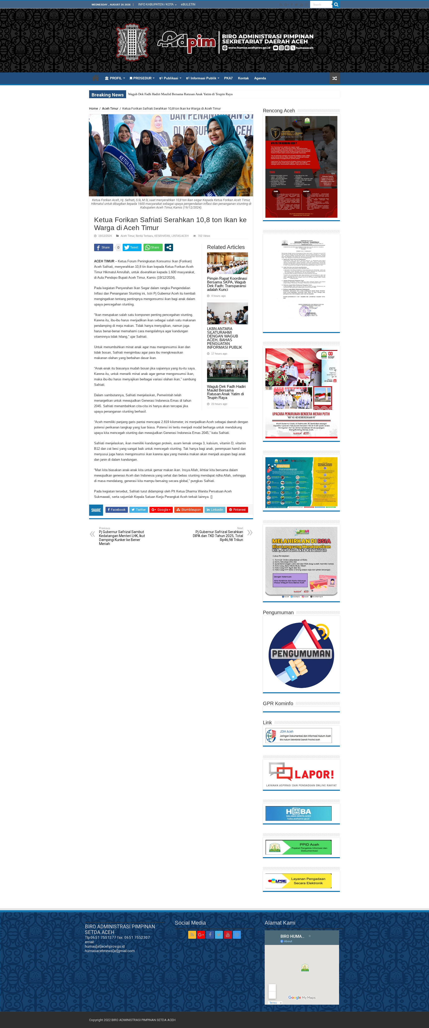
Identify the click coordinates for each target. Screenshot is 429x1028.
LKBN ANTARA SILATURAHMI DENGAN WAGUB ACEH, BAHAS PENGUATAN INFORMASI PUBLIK (224, 338)
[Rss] (281, 5)
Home (95, 77)
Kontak (243, 78)
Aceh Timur (110, 108)
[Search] (336, 4)
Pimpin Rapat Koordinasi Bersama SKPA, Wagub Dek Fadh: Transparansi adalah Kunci (227, 284)
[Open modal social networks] (169, 247)
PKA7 (228, 78)
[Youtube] (301, 5)
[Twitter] (296, 5)
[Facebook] (291, 5)
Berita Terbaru (144, 235)
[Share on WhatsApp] (153, 247)
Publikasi (171, 78)
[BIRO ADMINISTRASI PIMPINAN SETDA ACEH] (214, 41)
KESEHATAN (162, 235)
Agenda (260, 78)
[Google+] (286, 5)
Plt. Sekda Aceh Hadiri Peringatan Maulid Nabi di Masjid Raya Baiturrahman (180, 94)
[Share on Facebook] (103, 247)
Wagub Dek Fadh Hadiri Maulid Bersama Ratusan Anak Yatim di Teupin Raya (226, 392)
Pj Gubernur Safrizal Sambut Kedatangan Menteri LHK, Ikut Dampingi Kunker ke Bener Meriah (122, 536)
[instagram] (306, 5)
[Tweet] (132, 247)
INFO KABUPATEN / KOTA (156, 4)
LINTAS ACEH (180, 235)
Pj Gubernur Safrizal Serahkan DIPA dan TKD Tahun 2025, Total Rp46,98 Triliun (218, 534)
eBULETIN (188, 4)
